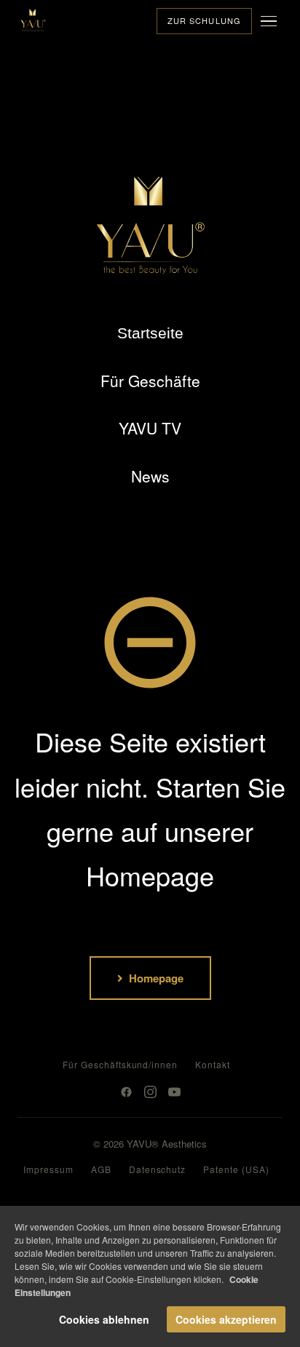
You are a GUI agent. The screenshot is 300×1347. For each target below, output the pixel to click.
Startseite (150, 333)
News (150, 476)
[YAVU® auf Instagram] (150, 1092)
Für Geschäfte (150, 381)
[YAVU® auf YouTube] (174, 1092)
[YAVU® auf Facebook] (126, 1092)
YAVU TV (150, 428)
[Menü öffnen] (272, 21)
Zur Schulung (204, 20)
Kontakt (212, 1064)
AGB (101, 1169)
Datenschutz (157, 1169)
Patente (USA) (236, 1169)
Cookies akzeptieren (226, 1319)
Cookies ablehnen (104, 1319)
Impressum (48, 1169)
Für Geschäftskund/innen (120, 1064)
